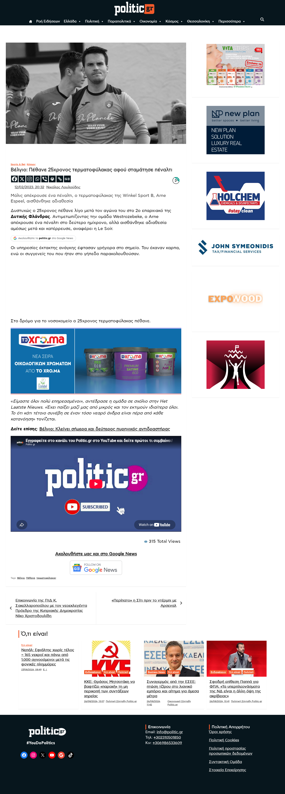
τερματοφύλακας (46, 578)
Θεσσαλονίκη (198, 21)
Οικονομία (148, 21)
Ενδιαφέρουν (93, 672)
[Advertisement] (96, 288)
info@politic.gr (170, 732)
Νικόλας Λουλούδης (63, 187)
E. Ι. (45, 669)
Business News (156, 672)
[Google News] (67, 179)
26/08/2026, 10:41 (220, 701)
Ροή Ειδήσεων (48, 21)
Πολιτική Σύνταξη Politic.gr (121, 701)
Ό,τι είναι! (26, 645)
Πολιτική (92, 21)
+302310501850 (167, 737)
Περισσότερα (229, 21)
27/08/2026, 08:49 (31, 669)
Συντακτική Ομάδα (225, 762)
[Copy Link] (59, 179)
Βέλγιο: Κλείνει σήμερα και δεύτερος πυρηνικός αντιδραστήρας (104, 429)
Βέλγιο (21, 578)
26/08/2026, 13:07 (94, 701)
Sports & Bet (18, 164)
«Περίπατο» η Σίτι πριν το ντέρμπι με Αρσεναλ (144, 603)
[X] (22, 179)
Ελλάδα (70, 21)
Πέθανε (30, 578)
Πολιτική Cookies (224, 740)
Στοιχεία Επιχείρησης (227, 770)
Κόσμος (172, 21)
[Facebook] (14, 179)
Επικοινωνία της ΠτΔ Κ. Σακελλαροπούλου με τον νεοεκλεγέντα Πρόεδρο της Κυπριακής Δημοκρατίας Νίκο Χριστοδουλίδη (51, 608)
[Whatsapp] (37, 179)
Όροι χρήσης (220, 732)
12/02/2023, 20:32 (29, 187)
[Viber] (44, 179)
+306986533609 (167, 743)
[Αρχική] (30, 21)
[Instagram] (29, 179)
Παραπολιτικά (119, 21)
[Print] (52, 179)
